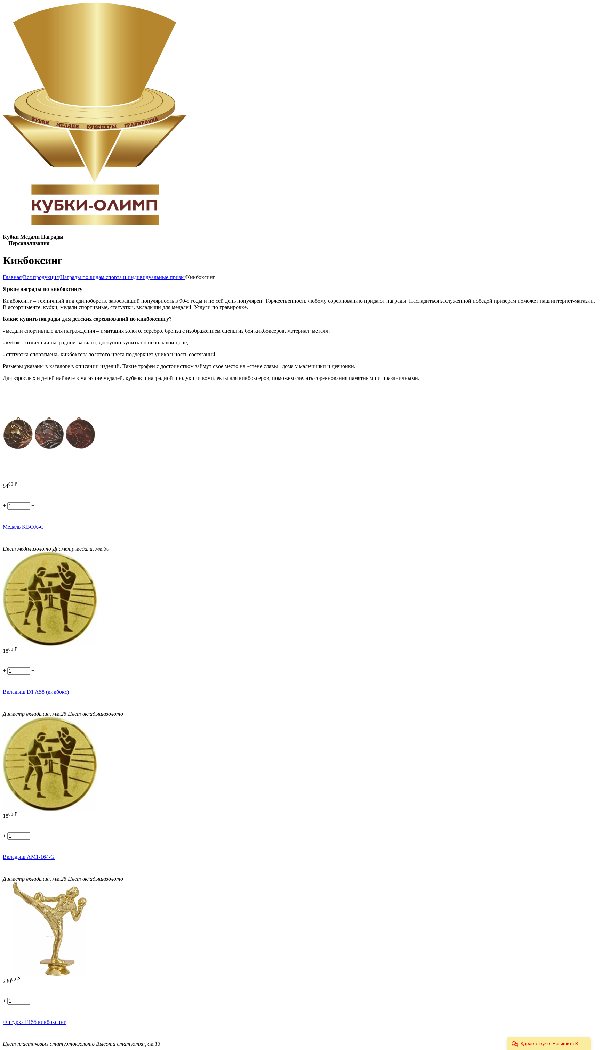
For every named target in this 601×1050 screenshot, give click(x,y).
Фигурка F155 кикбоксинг (34, 1022)
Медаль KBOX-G (23, 527)
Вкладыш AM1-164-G (29, 857)
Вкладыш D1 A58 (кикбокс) (36, 692)
